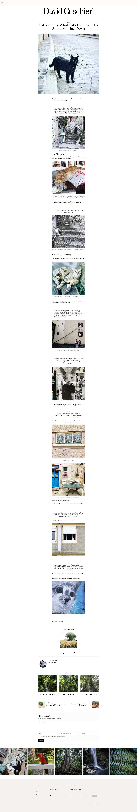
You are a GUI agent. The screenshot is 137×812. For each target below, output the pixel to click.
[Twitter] (66, 653)
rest (63, 567)
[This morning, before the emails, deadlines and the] (68, 761)
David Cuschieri (68, 11)
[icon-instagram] (135, 3)
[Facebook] (63, 653)
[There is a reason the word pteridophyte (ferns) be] (123, 761)
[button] (39, 687)
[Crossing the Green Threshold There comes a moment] (96, 761)
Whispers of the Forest (47, 695)
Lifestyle (68, 22)
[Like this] (73, 653)
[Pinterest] (68, 653)
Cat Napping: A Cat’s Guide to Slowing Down (68, 113)
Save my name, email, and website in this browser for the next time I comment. (53, 736)
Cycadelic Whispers (68, 695)
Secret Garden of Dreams (89, 695)
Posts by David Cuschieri (52, 662)
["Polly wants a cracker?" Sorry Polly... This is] (41, 761)
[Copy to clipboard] (71, 653)
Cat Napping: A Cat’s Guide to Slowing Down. (72, 578)
